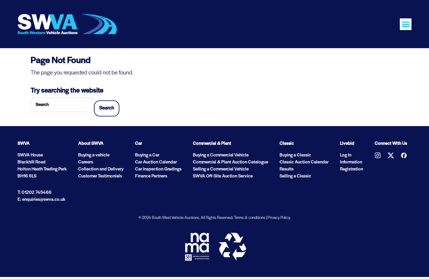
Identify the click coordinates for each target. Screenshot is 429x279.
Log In (345, 155)
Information (351, 162)
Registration (351, 169)
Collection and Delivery (100, 169)
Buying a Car (147, 155)
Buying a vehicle (93, 155)
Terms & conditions (249, 218)
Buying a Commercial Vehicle (221, 155)
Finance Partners (151, 176)
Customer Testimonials (100, 176)
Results (287, 169)
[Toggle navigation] (405, 24)
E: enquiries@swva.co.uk (41, 199)
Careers (85, 162)
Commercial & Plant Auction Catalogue (230, 162)
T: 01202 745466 (35, 192)
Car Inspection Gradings (158, 169)
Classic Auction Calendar (304, 162)
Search (106, 108)
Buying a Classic (295, 155)
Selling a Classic (295, 176)
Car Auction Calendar (156, 162)
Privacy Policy (279, 218)
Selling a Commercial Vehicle (221, 169)
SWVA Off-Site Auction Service (223, 176)
